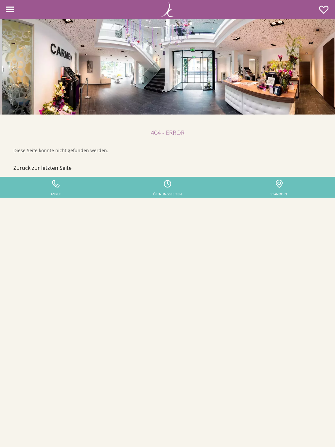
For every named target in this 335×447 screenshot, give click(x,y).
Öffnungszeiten (167, 194)
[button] (9, 9)
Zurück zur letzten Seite (42, 167)
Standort (279, 194)
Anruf (56, 194)
